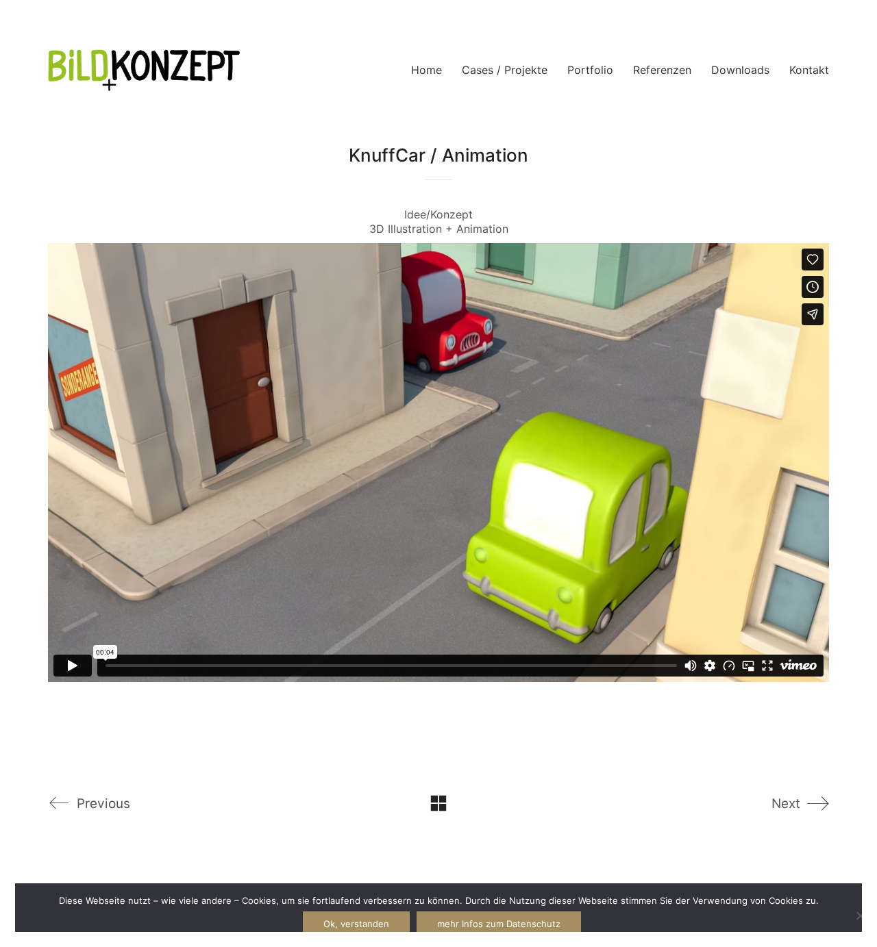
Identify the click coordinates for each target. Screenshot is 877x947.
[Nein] (860, 915)
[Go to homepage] (144, 70)
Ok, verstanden (356, 923)
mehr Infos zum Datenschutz (498, 923)
